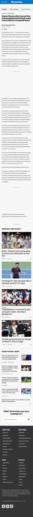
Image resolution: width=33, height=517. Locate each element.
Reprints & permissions (8, 493)
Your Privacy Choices (12, 495)
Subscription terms (16, 490)
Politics (5, 471)
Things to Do (22, 471)
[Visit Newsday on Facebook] (3, 506)
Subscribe (5, 435)
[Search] (28, 419)
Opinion (5, 468)
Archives (5, 455)
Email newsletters (7, 441)
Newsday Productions (25, 438)
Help (29, 493)
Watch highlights (14, 9)
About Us (5, 432)
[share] (30, 258)
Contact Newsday (25, 492)
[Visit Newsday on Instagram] (11, 506)
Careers (5, 446)
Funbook (21, 462)
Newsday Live (6, 443)
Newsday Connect (24, 441)
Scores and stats (26, 9)
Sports (4, 13)
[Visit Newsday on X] (7, 506)
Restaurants (22, 476)
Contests (5, 452)
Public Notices (23, 446)
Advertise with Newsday (20, 493)
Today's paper (6, 438)
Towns (4, 479)
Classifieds (22, 443)
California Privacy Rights (8, 492)
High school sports (8, 482)
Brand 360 (22, 435)
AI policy (4, 495)
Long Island (6, 462)
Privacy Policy (24, 490)
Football (4, 9)
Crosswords (22, 468)
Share (5, 29)
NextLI (21, 485)
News (4, 474)
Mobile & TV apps (8, 449)
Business (5, 476)
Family (20, 479)
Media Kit (21, 432)
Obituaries (22, 465)
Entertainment (23, 474)
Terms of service (6, 490)
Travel (20, 482)
